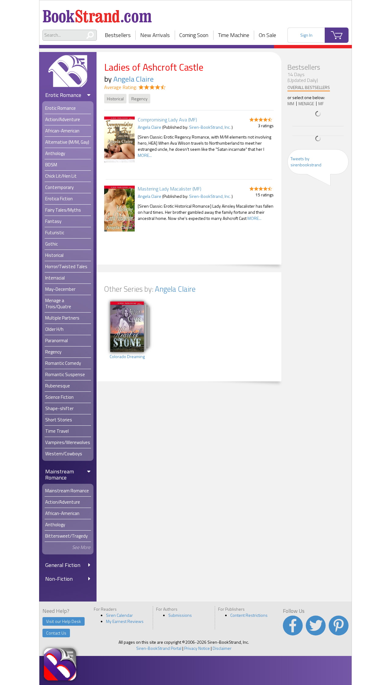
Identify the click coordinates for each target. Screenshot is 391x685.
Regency (139, 98)
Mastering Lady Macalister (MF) (169, 188)
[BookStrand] (97, 13)
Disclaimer (222, 648)
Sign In (306, 35)
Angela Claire (133, 78)
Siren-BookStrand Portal (158, 648)
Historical (115, 98)
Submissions (180, 615)
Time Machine (233, 35)
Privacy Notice (197, 648)
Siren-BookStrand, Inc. (210, 127)
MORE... (145, 155)
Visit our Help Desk (63, 621)
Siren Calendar (119, 615)
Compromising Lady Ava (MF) (167, 119)
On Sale (267, 35)
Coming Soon (193, 35)
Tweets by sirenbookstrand (306, 161)
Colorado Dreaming (127, 357)
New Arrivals (155, 35)
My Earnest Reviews (125, 621)
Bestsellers (118, 35)
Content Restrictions (249, 615)
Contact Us (56, 633)
